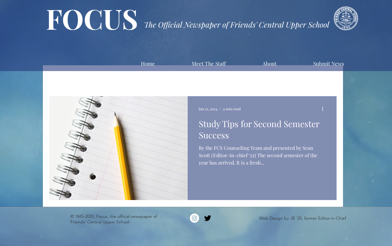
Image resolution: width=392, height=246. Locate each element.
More (271, 77)
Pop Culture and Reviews (127, 77)
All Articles (59, 77)
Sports (170, 77)
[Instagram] (194, 218)
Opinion (245, 77)
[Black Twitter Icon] (207, 218)
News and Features (207, 77)
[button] (329, 78)
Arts (86, 77)
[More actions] (324, 108)
